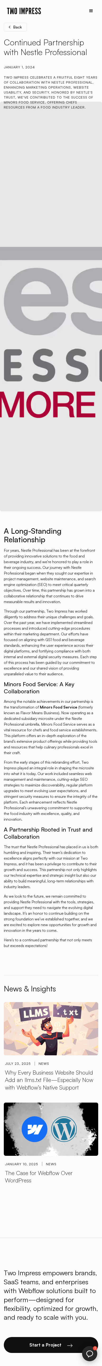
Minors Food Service (58, 724)
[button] (91, 11)
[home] (23, 11)
